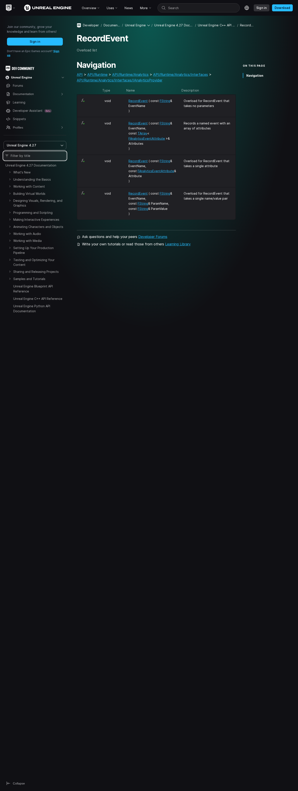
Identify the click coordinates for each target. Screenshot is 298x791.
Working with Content (29, 186)
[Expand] (10, 172)
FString (165, 101)
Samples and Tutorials (29, 279)
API (80, 74)
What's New (22, 172)
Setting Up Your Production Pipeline (33, 250)
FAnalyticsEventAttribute (146, 138)
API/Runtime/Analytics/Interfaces (180, 74)
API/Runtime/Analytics (130, 74)
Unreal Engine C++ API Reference (37, 298)
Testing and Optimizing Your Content (34, 262)
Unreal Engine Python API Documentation (31, 308)
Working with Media (27, 241)
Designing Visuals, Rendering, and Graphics (37, 203)
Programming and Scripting (33, 212)
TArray (142, 133)
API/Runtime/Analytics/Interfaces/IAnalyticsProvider (119, 80)
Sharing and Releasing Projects (36, 271)
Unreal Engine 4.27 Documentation (30, 165)
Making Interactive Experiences (36, 219)
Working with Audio (27, 234)
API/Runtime (97, 74)
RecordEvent (138, 101)
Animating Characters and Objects (38, 227)
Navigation (254, 75)
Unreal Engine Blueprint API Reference (33, 288)
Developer (91, 25)
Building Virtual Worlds (29, 193)
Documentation (112, 25)
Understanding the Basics (32, 179)
